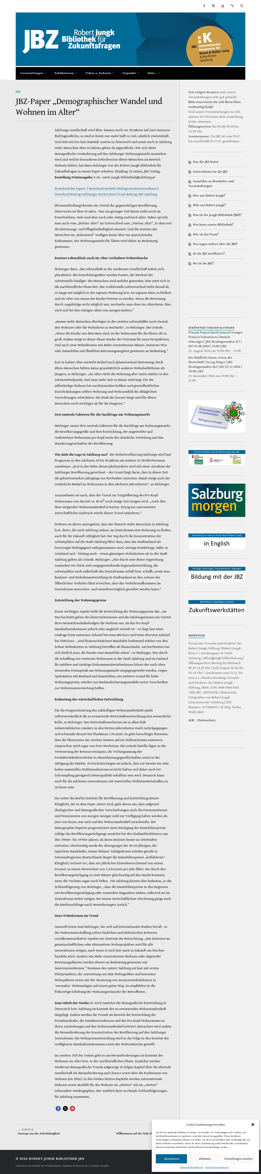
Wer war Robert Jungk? (209, 196)
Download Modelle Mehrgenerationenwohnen (123, 189)
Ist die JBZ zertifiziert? (209, 254)
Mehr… (152, 73)
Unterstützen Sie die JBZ (210, 172)
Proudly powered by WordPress (38, 1166)
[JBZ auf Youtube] (223, 5)
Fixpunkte (129, 73)
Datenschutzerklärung (191, 1167)
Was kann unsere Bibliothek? (213, 225)
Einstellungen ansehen (239, 1159)
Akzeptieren (171, 1159)
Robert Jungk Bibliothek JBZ (56, 1159)
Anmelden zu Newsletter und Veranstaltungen (211, 183)
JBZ (18, 91)
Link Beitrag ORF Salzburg (138, 194)
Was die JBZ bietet (205, 162)
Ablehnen (205, 1159)
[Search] (241, 5)
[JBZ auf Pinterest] (232, 5)
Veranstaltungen (31, 73)
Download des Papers (70, 189)
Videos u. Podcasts (98, 73)
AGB (191, 720)
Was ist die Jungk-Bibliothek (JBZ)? (217, 215)
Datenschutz (207, 720)
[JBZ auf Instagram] (213, 5)
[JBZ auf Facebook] (204, 5)
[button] (253, 1125)
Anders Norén (99, 1166)
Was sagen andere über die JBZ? (215, 244)
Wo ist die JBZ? (203, 263)
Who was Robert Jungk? (209, 205)
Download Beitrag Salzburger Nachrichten (86, 194)
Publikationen (64, 73)
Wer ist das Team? (206, 234)
